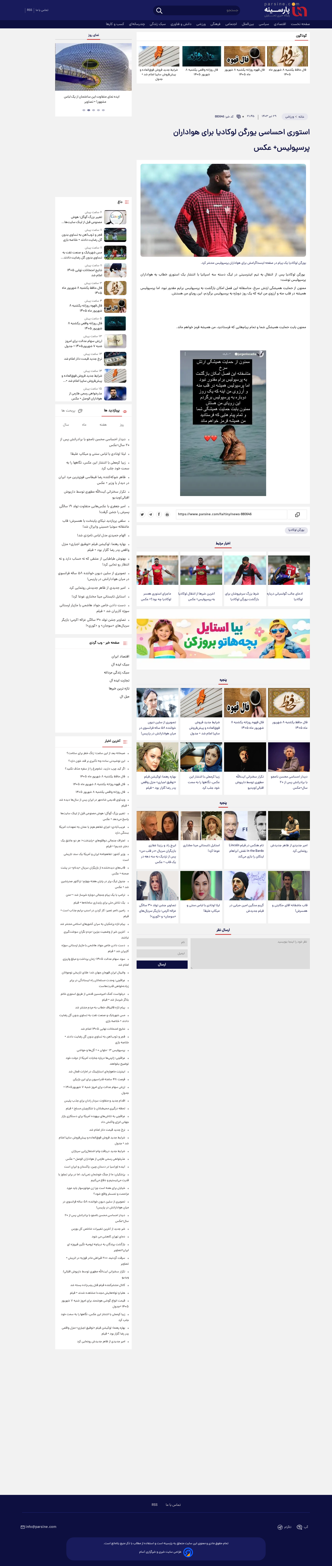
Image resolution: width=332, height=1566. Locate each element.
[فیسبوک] (159, 514)
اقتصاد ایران (120, 656)
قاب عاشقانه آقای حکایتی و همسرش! (289, 908)
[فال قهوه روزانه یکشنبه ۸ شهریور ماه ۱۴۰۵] (244, 56)
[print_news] (167, 514)
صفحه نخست (300, 24)
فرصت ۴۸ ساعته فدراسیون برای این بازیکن (99, 1079)
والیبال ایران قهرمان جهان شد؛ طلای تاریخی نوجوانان (93, 972)
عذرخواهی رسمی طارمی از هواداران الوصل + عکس (85, 396)
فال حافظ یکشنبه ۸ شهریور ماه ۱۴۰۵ (287, 72)
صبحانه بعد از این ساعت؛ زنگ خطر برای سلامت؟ (96, 753)
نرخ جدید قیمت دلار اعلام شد (83, 359)
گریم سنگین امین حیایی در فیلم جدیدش (246, 908)
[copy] (297, 514)
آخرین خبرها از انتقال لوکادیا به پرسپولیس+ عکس (196, 596)
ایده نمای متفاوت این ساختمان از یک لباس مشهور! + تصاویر (91, 99)
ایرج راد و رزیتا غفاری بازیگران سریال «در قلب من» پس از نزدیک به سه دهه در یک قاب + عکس (157, 854)
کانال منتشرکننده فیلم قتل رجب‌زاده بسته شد (97, 1285)
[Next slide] (126, 68)
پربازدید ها (112, 411)
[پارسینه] (283, 10)
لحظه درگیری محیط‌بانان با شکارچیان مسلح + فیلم (95, 1108)
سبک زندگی (158, 24)
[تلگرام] (151, 514)
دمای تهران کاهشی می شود (108, 1237)
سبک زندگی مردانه (116, 672)
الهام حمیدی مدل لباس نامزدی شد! (101, 535)
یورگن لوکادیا (296, 530)
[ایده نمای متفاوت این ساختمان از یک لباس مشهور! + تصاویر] (93, 67)
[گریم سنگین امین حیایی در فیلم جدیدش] (245, 885)
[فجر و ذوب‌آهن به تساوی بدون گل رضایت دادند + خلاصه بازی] (115, 235)
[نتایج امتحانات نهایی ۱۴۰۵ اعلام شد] (115, 270)
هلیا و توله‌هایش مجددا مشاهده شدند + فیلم (97, 1293)
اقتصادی (280, 24)
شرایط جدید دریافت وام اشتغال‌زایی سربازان (98, 1151)
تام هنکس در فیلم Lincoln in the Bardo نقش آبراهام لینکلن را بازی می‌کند (246, 851)
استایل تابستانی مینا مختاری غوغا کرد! (201, 848)
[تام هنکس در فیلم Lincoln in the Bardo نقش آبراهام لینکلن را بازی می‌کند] (245, 825)
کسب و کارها (115, 24)
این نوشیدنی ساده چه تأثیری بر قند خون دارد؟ (96, 761)
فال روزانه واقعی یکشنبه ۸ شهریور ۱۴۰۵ (201, 72)
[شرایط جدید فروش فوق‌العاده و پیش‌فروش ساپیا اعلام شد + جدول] (159, 56)
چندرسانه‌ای (137, 24)
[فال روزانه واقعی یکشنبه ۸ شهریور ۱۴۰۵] (201, 56)
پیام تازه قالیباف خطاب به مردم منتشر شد (100, 1007)
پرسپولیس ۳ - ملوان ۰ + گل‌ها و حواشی (101, 1050)
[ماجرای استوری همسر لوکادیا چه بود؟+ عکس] (157, 570)
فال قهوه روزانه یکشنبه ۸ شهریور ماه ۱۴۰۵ (245, 72)
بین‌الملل (248, 24)
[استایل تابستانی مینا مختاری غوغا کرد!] (201, 825)
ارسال (162, 964)
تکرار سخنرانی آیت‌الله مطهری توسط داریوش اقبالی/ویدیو (249, 782)
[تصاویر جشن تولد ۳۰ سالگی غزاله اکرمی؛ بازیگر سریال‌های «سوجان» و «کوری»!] (157, 885)
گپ (306, 1527)
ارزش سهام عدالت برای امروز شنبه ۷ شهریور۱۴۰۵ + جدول (83, 344)
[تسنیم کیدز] (223, 640)
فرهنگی (215, 24)
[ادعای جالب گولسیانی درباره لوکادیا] (289, 570)
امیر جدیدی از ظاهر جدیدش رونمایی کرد (289, 848)
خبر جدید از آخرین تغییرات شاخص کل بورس (98, 1229)
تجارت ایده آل (119, 680)
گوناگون (301, 36)
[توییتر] (142, 514)
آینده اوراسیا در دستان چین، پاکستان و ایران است (94, 1167)
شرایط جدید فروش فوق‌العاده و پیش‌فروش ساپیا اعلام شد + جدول (159, 75)
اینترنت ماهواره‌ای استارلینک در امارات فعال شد (97, 1071)
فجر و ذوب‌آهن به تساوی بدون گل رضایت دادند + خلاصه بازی (82, 237)
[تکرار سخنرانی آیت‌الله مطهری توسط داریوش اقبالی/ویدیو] (245, 757)
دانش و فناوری (181, 24)
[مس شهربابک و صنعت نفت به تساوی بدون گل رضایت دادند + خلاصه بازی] (115, 253)
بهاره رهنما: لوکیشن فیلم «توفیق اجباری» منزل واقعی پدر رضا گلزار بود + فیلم (158, 782)
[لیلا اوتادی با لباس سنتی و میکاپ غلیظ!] (201, 885)
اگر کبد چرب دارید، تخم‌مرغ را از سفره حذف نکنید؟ (95, 769)
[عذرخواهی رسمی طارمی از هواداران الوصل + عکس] (115, 394)
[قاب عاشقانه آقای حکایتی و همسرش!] (289, 885)
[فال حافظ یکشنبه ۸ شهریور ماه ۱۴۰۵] (287, 56)
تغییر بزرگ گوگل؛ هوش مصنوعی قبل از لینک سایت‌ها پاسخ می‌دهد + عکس (83, 220)
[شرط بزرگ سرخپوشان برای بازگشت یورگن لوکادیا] (245, 570)
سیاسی (264, 24)
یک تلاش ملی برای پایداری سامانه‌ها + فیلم (99, 903)
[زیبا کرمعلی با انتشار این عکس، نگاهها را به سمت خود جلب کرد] (201, 757)
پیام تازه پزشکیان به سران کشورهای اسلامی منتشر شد (92, 924)
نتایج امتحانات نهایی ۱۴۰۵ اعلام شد (84, 273)
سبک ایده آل (120, 664)
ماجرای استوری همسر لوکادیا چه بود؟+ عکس (156, 596)
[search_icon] (159, 11)
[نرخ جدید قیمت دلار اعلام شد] (115, 359)
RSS (29, 10)
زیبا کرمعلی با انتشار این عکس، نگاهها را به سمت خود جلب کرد (204, 782)
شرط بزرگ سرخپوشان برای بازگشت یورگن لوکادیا (242, 596)
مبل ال (124, 696)
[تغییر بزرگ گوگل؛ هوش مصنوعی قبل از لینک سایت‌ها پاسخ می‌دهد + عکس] (115, 217)
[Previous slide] (61, 68)
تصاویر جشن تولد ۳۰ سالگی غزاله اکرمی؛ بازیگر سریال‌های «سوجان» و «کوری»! (157, 911)
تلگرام (287, 1527)
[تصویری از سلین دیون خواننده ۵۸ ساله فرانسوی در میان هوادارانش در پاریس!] (157, 702)
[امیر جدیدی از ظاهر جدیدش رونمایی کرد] (289, 825)
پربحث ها (68, 411)
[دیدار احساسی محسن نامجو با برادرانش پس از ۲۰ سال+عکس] (289, 757)
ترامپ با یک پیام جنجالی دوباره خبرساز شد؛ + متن (95, 895)
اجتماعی (231, 24)
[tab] (103, 110)
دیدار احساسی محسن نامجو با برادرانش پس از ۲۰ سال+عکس (289, 782)
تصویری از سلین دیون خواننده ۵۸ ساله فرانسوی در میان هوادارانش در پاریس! (157, 728)
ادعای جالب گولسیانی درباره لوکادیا (285, 596)
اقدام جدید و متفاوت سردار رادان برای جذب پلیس (94, 1101)
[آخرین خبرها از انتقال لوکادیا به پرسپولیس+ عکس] (201, 570)
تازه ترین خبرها (119, 688)
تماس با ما (42, 10)
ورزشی (201, 24)
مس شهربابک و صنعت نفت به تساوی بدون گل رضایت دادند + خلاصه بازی (81, 255)
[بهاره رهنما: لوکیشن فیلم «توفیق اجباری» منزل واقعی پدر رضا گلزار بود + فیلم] (157, 757)
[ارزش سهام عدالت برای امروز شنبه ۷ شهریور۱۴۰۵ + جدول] (115, 341)
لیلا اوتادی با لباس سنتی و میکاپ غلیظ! (203, 908)
